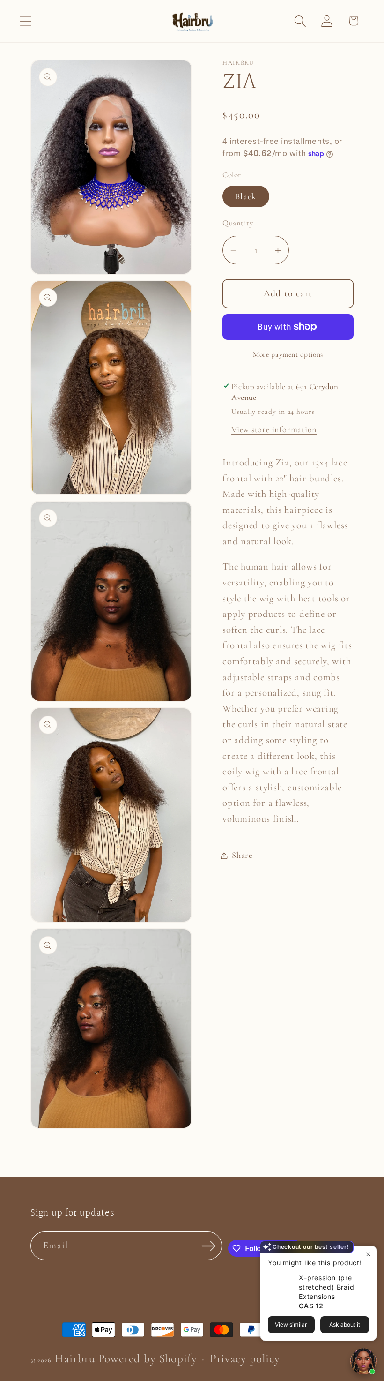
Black (246, 196)
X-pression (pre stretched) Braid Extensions (326, 1287)
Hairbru (75, 1358)
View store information (274, 429)
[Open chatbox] (363, 1361)
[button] (25, 21)
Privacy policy (245, 1358)
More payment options (288, 354)
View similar (291, 1324)
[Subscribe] (208, 1245)
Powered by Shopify (147, 1358)
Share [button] (242, 855)
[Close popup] (368, 1254)
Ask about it (344, 1324)
